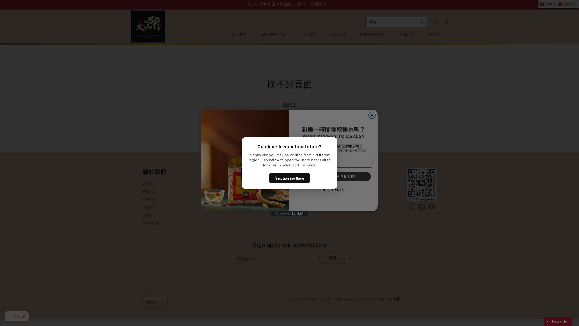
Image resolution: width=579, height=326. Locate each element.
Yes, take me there (289, 178)
